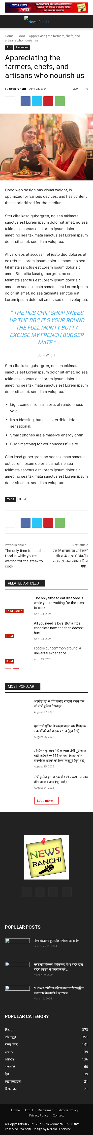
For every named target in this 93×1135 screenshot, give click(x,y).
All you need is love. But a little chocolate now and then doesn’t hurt (59, 628)
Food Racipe (14, 611)
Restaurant (22, 47)
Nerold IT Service (59, 1129)
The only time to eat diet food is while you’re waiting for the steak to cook (60, 603)
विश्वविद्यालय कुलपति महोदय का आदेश (56, 941)
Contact (58, 1115)
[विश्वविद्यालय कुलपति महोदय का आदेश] (17, 947)
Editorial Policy (68, 1110)
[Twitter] (37, 101)
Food (21, 36)
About (29, 1110)
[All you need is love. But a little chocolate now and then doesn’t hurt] (17, 629)
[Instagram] (40, 892)
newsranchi (17, 88)
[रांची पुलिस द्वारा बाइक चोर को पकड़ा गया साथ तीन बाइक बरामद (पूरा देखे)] (17, 783)
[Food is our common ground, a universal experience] (17, 654)
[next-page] (16, 671)
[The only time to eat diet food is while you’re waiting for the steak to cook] (17, 604)
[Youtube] (67, 892)
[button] (86, 21)
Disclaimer (45, 1110)
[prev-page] (8, 671)
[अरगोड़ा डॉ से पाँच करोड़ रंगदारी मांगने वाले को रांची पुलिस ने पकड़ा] (17, 707)
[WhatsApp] (60, 101)
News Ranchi (54, 1124)
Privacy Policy (38, 1115)
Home (9, 36)
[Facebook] (26, 101)
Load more (45, 801)
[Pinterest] (48, 101)
